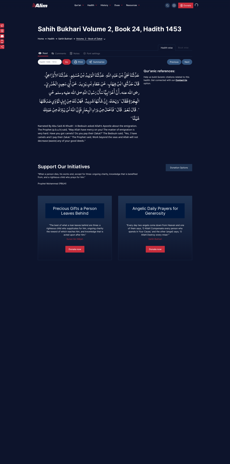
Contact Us (181, 80)
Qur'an (77, 5)
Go (66, 62)
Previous (174, 62)
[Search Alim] (167, 5)
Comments (60, 53)
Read (45, 53)
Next (187, 62)
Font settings (93, 53)
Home (41, 38)
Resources (131, 5)
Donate (187, 5)
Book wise (183, 47)
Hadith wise (167, 47)
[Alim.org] (40, 5)
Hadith (90, 5)
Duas (117, 5)
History (104, 5)
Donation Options (179, 167)
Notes (76, 53)
